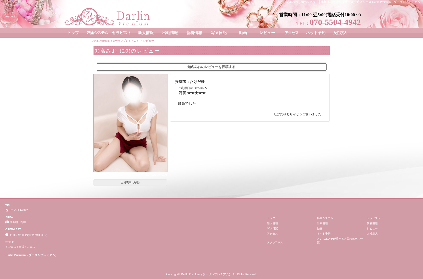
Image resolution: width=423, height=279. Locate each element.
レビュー (267, 33)
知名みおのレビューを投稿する (211, 67)
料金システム (97, 33)
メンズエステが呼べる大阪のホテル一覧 (340, 240)
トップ (73, 33)
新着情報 (194, 33)
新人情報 (146, 33)
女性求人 (340, 33)
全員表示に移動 (130, 182)
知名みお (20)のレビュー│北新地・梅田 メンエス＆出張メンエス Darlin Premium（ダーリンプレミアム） (354, 2)
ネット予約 (316, 33)
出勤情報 (170, 33)
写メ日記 (219, 33)
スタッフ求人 (275, 242)
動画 (243, 33)
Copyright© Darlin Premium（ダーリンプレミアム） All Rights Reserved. (211, 274)
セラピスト (121, 33)
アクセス (291, 33)
